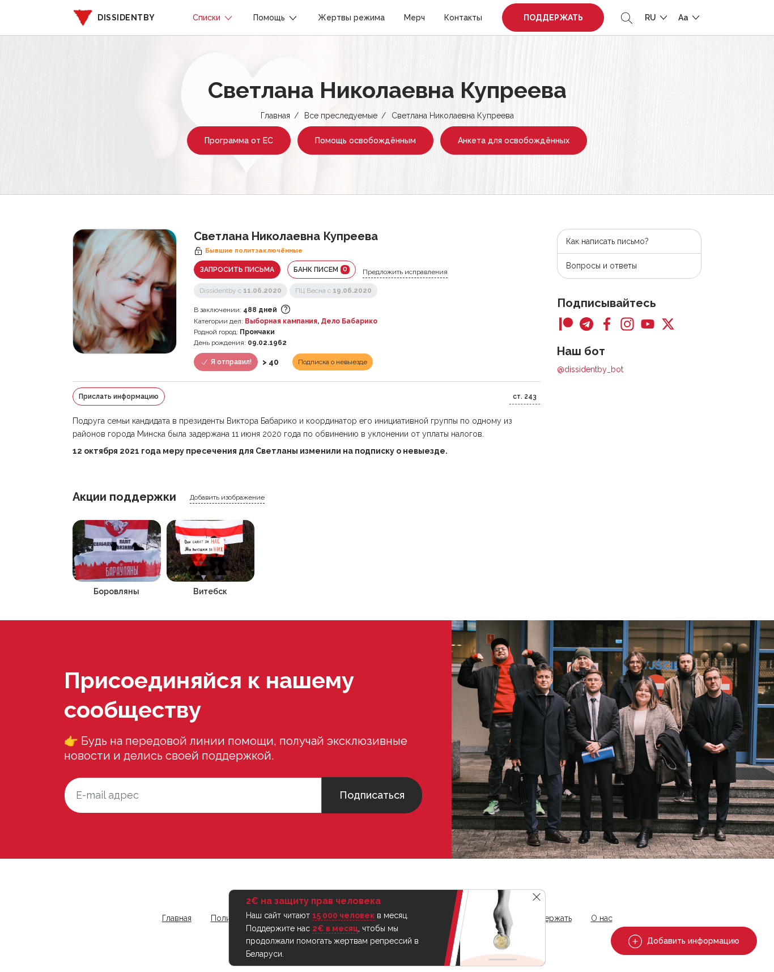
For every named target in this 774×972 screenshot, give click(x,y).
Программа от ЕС (239, 140)
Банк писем (320, 269)
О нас (602, 918)
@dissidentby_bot (590, 369)
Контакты (463, 17)
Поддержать (553, 17)
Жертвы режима (351, 17)
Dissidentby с (240, 291)
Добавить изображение (227, 497)
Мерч (414, 17)
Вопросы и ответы (601, 265)
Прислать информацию (119, 396)
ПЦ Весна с (333, 291)
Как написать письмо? (607, 241)
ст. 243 (525, 396)
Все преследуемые (340, 115)
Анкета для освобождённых (513, 140)
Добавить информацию (692, 940)
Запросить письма (237, 270)
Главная (275, 115)
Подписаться (372, 795)
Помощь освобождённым (365, 140)
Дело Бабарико (349, 321)
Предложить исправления (405, 272)
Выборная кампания (281, 321)
